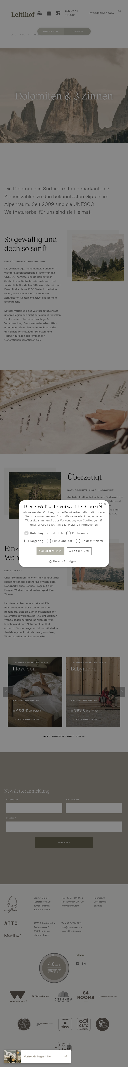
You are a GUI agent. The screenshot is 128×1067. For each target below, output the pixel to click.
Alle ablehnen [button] (79, 551)
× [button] (105, 504)
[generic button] (69, 1047)
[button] (64, 561)
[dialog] (64, 533)
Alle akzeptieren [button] (50, 551)
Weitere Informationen (83, 524)
